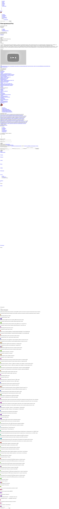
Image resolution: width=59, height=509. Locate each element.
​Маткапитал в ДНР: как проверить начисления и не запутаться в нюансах (12, 120)
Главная (3, 1)
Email (1, 139)
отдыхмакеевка (11, 66)
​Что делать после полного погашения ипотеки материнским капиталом (11, 115)
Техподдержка (4, 108)
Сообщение (25, 148)
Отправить (37, 148)
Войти (1, 143)
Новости (3, 3)
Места (3, 176)
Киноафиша (4, 15)
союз (7, 66)
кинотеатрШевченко (40, 66)
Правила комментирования (6, 110)
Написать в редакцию (3, 125)
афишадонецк (25, 66)
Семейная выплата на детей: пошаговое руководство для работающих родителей (13, 123)
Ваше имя (1, 148)
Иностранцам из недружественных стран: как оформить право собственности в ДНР (13, 121)
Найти (10, 21)
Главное (3, 14)
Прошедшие (6, 19)
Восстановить (8, 144)
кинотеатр (4, 66)
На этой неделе (4, 17)
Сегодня (3, 16)
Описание (2, 34)
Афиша (3, 2)
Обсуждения (4, 6)
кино (8, 66)
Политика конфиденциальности (7, 111)
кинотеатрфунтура (17, 66)
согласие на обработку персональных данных (31, 145)
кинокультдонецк (30, 66)
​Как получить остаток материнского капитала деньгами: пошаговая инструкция (13, 116)
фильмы (22, 66)
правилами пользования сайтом (16, 145)
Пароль (1, 141)
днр (36, 66)
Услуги (3, 4)
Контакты (3, 107)
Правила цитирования (5, 109)
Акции (3, 5)
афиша (1, 66)
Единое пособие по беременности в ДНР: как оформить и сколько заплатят (12, 118)
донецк (34, 66)
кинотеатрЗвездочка (47, 66)
